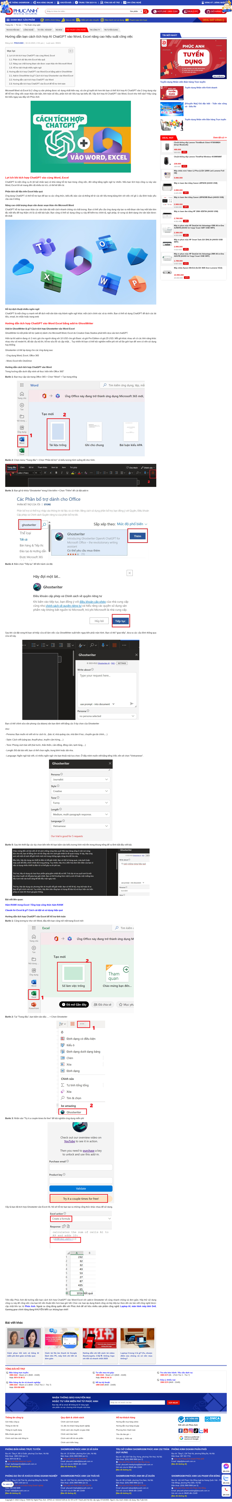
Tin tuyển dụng (111, 30)
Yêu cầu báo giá (123, 1434)
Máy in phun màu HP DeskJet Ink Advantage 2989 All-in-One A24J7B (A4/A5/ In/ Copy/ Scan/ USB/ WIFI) (199, 255)
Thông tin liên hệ (11, 1426)
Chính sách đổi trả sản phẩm (72, 1438)
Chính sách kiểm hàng (69, 1442)
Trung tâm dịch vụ (88, 3)
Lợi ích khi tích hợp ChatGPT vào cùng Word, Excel (32, 55)
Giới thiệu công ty (12, 1422)
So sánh (7, 1484)
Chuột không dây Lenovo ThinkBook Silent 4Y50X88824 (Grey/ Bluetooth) (197, 143)
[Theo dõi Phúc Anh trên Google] (189, 1437)
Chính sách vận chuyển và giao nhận (75, 1430)
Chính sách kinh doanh (70, 1422)
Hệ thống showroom (19, 3)
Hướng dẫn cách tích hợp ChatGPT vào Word (33, 80)
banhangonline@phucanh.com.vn (24, 1464)
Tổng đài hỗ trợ (112, 3)
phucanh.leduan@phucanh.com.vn (135, 1488)
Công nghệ (28, 30)
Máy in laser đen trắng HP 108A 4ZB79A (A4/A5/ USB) (196, 211)
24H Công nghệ (134, 3)
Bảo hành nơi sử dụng (114, 20)
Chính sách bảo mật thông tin (16, 1438)
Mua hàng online (45, 3)
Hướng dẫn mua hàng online (127, 1422)
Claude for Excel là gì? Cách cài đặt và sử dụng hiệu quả (34, 910)
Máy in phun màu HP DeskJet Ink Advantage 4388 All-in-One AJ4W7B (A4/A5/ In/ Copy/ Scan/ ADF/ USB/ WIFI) (199, 227)
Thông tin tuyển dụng (13, 1430)
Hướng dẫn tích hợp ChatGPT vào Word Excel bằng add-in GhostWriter (40, 71)
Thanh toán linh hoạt (138, 20)
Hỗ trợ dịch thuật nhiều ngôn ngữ (27, 67)
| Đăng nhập (219, 3)
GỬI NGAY (173, 1403)
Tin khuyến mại (12, 30)
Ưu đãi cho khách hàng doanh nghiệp (75, 1426)
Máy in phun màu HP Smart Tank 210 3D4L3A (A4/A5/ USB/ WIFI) (198, 241)
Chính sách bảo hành (69, 1434)
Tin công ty (95, 30)
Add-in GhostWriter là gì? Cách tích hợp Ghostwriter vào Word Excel (43, 75)
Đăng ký (209, 3)
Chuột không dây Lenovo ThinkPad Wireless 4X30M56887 (198, 157)
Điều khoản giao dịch (13, 1434)
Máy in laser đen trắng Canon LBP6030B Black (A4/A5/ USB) (199, 197)
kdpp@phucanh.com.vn (186, 1461)
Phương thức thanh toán (125, 1430)
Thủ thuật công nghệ (76, 30)
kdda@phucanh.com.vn (20, 1491)
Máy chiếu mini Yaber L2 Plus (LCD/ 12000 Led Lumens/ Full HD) (199, 172)
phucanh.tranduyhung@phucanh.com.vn (137, 1465)
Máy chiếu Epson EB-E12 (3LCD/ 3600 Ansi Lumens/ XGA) (198, 268)
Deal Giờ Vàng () (213, 20)
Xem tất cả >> (220, 137)
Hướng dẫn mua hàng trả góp (127, 1426)
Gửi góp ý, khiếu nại (124, 1438)
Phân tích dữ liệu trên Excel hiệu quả (29, 59)
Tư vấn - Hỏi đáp (45, 30)
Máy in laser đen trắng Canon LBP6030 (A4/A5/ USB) (195, 183)
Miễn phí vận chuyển (90, 20)
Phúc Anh (30, 1306)
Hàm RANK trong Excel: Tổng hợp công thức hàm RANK (34, 905)
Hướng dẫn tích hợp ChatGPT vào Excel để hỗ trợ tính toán (39, 84)
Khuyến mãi (65, 3)
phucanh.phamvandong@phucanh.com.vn (193, 1491)
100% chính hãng (52, 20)
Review (59, 30)
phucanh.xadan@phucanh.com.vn (79, 1461)
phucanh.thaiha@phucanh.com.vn (79, 1488)
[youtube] (185, 1431)
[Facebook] (180, 1431)
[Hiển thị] (70, 51)
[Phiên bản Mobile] (206, 1431)
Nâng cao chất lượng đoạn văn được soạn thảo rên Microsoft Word (42, 63)
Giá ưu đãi (70, 20)
